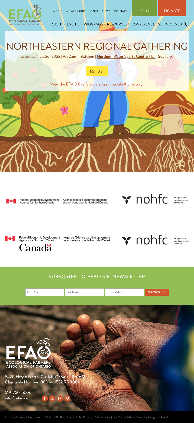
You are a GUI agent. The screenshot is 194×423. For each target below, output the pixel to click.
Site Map (118, 417)
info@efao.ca (16, 398)
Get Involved (170, 24)
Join (144, 12)
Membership (75, 11)
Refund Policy (102, 417)
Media (57, 11)
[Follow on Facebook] (45, 398)
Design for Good (158, 417)
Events (73, 24)
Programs (93, 24)
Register (97, 71)
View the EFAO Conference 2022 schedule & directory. (96, 84)
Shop (106, 11)
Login (93, 11)
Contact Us (74, 417)
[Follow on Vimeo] (67, 398)
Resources (117, 24)
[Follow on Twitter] (52, 398)
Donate (172, 12)
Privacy (87, 417)
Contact (121, 11)
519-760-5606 (18, 392)
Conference (143, 24)
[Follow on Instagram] (60, 398)
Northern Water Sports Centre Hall (126, 56)
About (57, 24)
